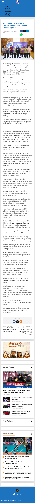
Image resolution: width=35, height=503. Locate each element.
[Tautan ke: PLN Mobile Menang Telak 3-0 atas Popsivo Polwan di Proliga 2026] (17, 446)
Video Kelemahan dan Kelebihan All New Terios (22, 398)
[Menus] (2, 2)
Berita (4, 34)
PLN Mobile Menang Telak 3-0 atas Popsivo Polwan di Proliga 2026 (17, 457)
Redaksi (20, 500)
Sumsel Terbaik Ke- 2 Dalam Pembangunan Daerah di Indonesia (9, 328)
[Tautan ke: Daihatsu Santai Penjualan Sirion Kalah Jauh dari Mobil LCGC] (6, 413)
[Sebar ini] (21, 31)
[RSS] (20, 321)
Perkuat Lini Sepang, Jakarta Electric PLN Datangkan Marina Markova (17, 477)
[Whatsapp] (21, 34)
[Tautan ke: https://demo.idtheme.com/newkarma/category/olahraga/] (31, 434)
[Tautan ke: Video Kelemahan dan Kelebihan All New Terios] (6, 399)
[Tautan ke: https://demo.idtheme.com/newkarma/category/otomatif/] (31, 367)
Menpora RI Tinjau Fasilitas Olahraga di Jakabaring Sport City (16, 462)
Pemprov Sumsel (9, 34)
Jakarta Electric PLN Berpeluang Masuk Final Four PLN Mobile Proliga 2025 (17, 467)
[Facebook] (14, 321)
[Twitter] (17, 321)
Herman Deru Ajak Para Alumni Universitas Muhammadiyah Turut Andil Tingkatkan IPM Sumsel (25, 330)
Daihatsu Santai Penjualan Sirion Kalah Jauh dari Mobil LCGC (21, 412)
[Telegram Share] (27, 31)
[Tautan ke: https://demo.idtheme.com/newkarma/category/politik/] (31, 421)
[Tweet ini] (24, 31)
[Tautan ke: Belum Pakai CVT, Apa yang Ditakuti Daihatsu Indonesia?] (6, 406)
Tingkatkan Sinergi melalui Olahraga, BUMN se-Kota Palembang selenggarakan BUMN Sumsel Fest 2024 (18, 473)
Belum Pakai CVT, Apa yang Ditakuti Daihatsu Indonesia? (22, 405)
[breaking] (18, 2)
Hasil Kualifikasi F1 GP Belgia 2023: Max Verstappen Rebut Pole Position (16, 391)
